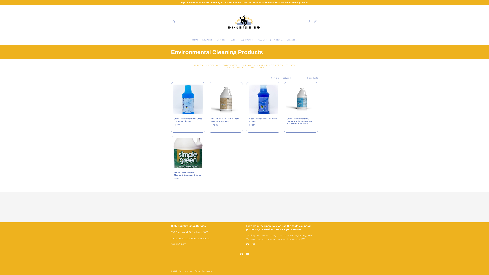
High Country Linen (186, 271)
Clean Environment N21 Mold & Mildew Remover (225, 120)
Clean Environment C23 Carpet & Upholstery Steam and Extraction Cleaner (300, 121)
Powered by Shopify (203, 271)
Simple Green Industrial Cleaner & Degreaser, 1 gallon (188, 174)
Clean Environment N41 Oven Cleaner (263, 120)
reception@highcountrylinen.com (190, 238)
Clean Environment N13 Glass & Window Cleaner (188, 120)
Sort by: (275, 78)
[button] (174, 22)
